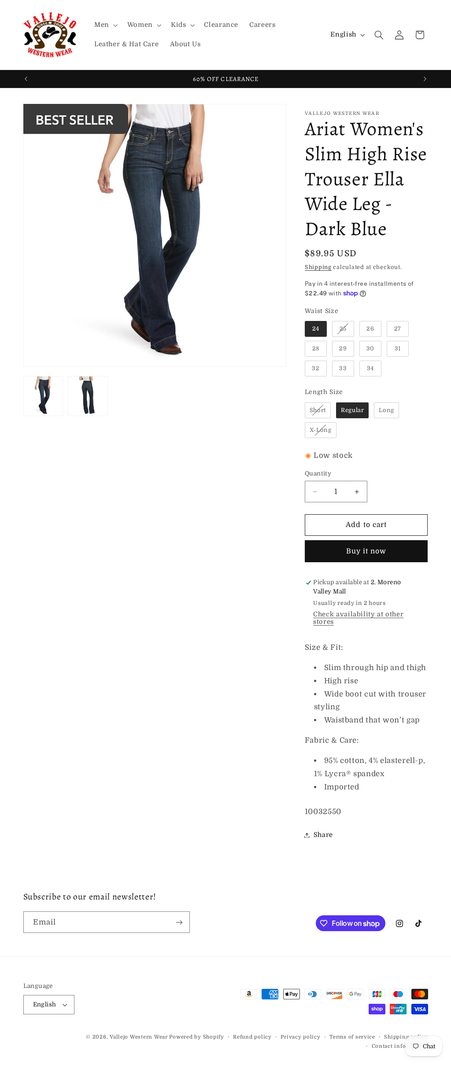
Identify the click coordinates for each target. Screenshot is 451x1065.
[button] (105, 25)
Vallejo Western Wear (139, 1037)
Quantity (318, 473)
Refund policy (252, 1037)
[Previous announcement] (26, 79)
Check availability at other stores (358, 618)
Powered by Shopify (196, 1037)
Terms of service (352, 1037)
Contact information (400, 1046)
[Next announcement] (425, 79)
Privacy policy (300, 1037)
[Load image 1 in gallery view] (43, 396)
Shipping (318, 267)
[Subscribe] (179, 922)
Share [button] (323, 835)
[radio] (316, 329)
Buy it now (366, 551)
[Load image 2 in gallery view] (88, 396)
